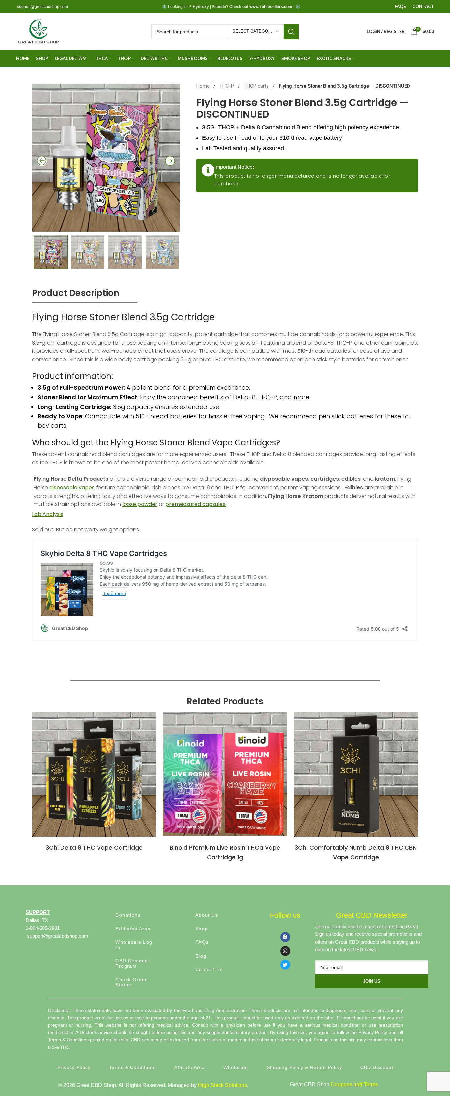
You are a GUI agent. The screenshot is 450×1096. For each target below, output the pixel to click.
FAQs (202, 942)
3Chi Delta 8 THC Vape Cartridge (94, 847)
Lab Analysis (47, 514)
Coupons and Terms (354, 1084)
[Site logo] (38, 31)
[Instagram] (285, 951)
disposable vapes (72, 487)
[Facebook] (285, 937)
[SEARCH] (291, 31)
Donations (128, 915)
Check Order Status (131, 982)
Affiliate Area (189, 1067)
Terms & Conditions (132, 1067)
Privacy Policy (74, 1067)
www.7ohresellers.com (270, 6)
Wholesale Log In (133, 944)
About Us (206, 915)
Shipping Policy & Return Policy (304, 1067)
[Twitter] (285, 965)
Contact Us (209, 969)
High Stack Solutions (222, 1085)
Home (203, 86)
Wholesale (235, 1067)
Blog (201, 956)
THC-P (227, 86)
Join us (371, 981)
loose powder (139, 504)
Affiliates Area (133, 928)
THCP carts (257, 86)
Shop (201, 928)
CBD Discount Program (132, 963)
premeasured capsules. (195, 504)
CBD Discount (376, 1067)
